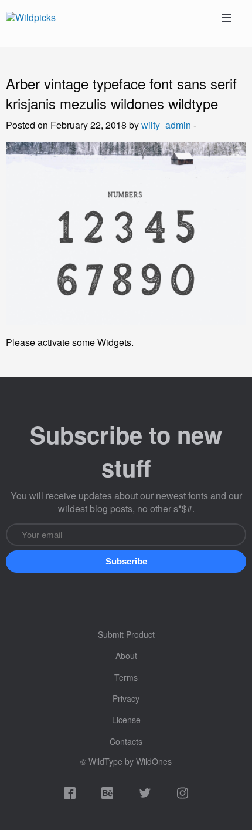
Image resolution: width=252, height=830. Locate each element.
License (126, 719)
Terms (126, 677)
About (126, 655)
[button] (126, 561)
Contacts (126, 741)
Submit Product (126, 634)
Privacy (126, 698)
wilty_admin (166, 125)
